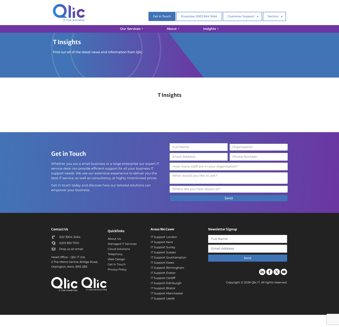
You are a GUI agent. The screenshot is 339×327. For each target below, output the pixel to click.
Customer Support (241, 16)
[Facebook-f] (269, 272)
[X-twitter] (276, 272)
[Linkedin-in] (262, 272)
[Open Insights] (218, 28)
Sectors (273, 16)
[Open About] (179, 28)
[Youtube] (284, 272)
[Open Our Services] (142, 28)
